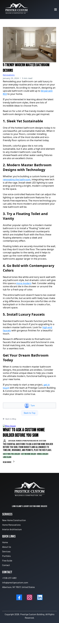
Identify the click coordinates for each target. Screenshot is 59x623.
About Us (6, 546)
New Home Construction (14, 520)
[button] (55, 9)
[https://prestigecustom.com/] (16, 9)
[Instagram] (29, 597)
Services (6, 551)
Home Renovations (11, 524)
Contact (6, 565)
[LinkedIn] (40, 597)
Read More (7, 462)
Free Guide (7, 560)
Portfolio (6, 556)
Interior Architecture (12, 529)
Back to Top (29, 412)
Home (5, 542)
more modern (23, 283)
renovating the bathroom (17, 179)
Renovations (9, 75)
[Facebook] (19, 597)
